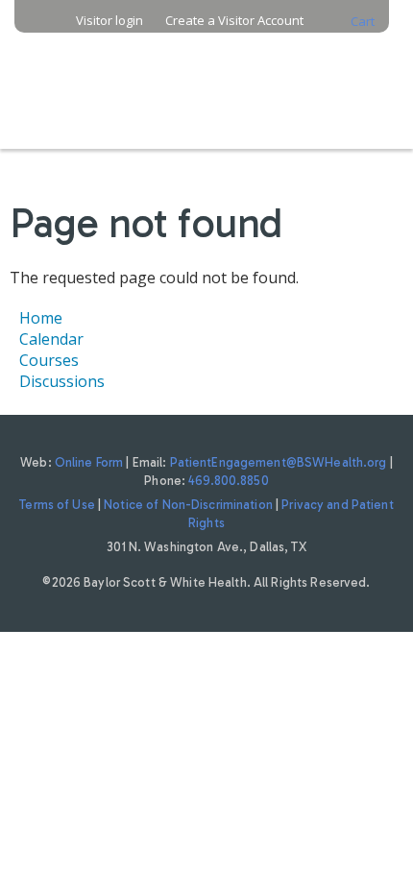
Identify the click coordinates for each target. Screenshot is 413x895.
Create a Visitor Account (234, 20)
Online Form (89, 462)
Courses (49, 360)
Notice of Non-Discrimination (188, 504)
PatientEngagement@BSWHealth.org (278, 462)
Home (40, 317)
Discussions (62, 381)
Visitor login (109, 20)
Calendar (51, 339)
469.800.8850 (228, 480)
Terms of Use (57, 504)
